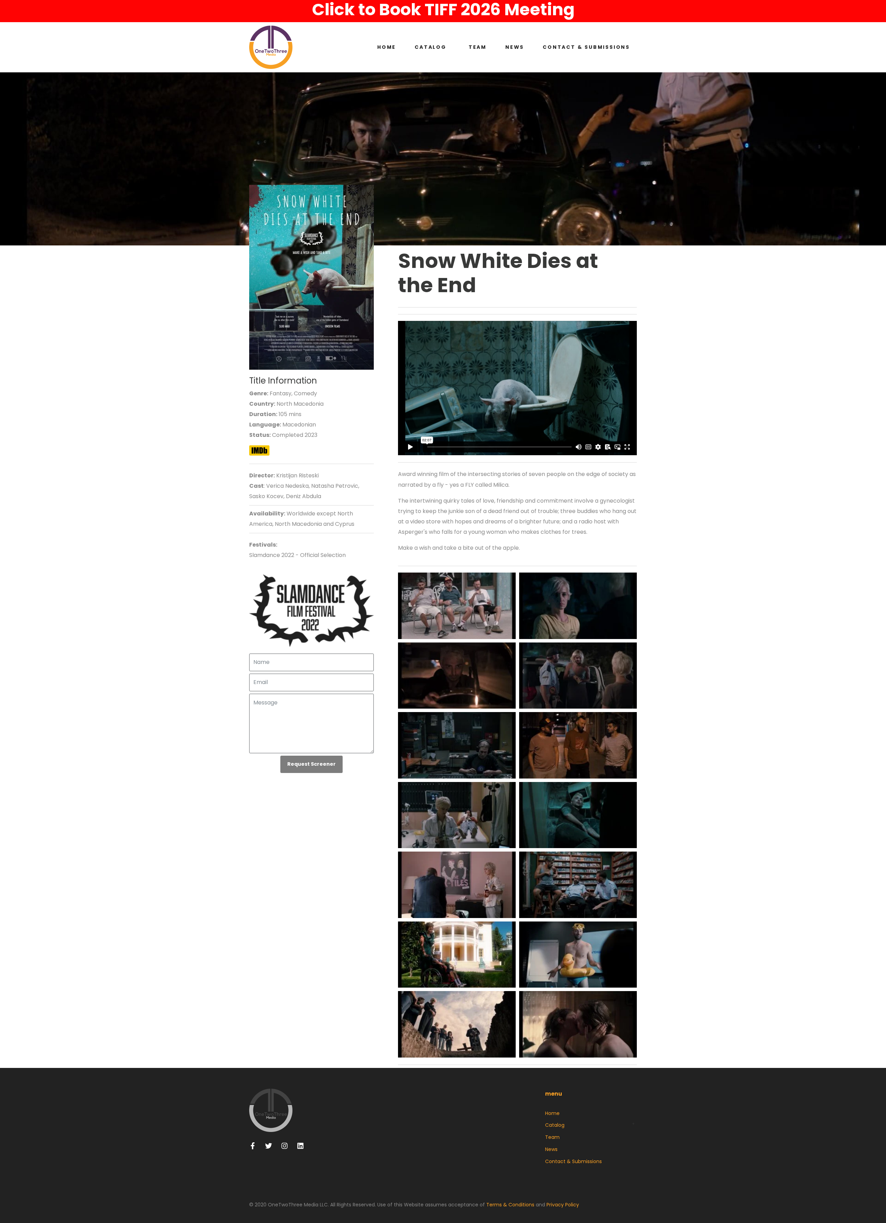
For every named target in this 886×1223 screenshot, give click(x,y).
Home (386, 47)
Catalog (430, 47)
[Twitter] (268, 1145)
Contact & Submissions (586, 47)
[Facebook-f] (252, 1145)
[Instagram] (284, 1145)
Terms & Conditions (510, 1204)
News (514, 47)
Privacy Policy (562, 1204)
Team (478, 47)
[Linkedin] (300, 1145)
